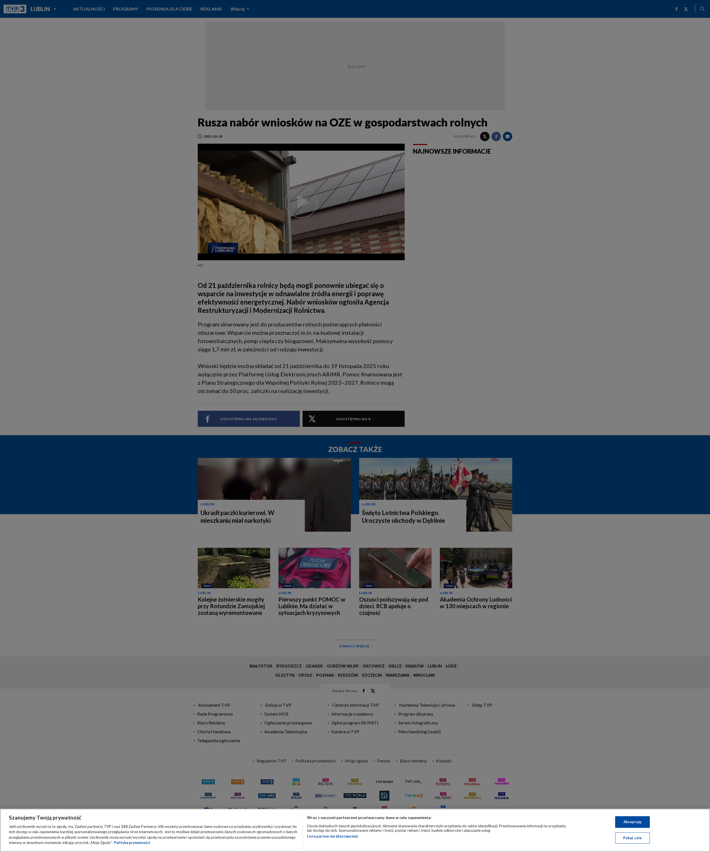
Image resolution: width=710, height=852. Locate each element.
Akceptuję (632, 822)
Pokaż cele (632, 837)
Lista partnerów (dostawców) (332, 836)
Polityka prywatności (132, 842)
